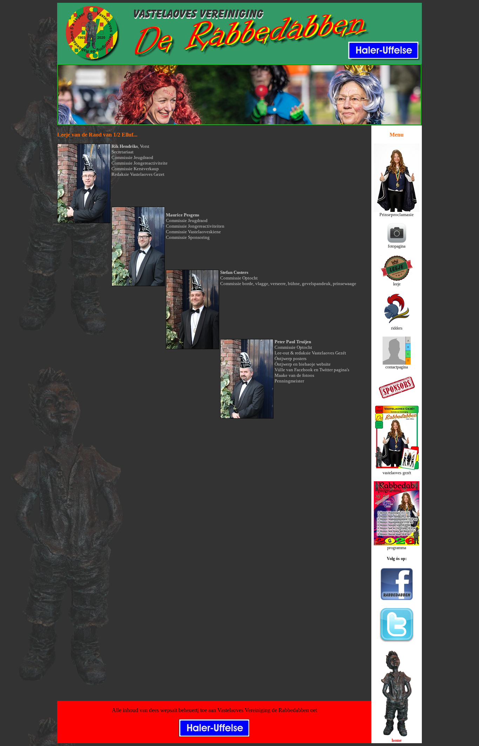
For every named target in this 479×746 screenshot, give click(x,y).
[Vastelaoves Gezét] (396, 468)
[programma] (396, 543)
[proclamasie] (396, 210)
